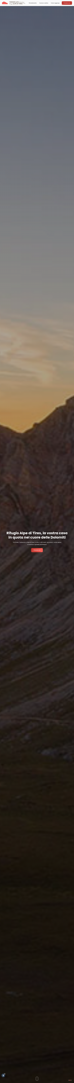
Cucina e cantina (43, 3)
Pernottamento (33, 3)
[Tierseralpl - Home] (13, 3)
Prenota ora (67, 3)
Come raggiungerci (56, 3)
